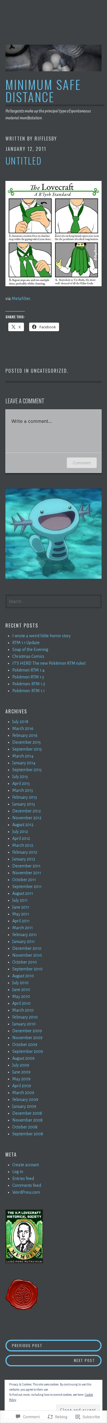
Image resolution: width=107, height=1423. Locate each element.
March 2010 (23, 1010)
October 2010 (24, 962)
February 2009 (25, 1099)
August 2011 (22, 893)
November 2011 (26, 873)
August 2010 (23, 976)
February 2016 (24, 735)
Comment (82, 462)
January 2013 (23, 804)
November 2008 (27, 1120)
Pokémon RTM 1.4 (28, 670)
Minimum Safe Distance (43, 90)
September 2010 (27, 969)
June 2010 (21, 989)
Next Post (50, 1360)
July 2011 (20, 900)
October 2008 (24, 1127)
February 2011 (24, 934)
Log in (17, 1171)
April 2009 (21, 1085)
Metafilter (21, 298)
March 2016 (22, 728)
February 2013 (24, 797)
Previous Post (24, 1345)
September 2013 (27, 769)
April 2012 (21, 838)
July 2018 (20, 721)
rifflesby (46, 138)
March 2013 (22, 790)
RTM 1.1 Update (26, 642)
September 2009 (27, 1051)
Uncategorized (49, 370)
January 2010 (24, 1024)
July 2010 (20, 982)
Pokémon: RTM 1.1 (28, 690)
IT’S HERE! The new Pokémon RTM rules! (49, 663)
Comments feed (26, 1185)
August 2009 (23, 1058)
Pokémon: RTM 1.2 (28, 684)
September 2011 (27, 886)
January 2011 (23, 941)
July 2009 (20, 1065)
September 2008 (27, 1134)
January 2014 (23, 763)
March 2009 (23, 1092)
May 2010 (21, 996)
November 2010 (27, 955)
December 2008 (27, 1113)
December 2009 (27, 1031)
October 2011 (24, 879)
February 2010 (25, 1017)
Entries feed (23, 1178)
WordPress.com (26, 1192)
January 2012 (23, 859)
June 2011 (20, 907)
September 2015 (27, 749)
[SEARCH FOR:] (53, 600)
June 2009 (21, 1072)
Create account (25, 1165)
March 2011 (22, 927)
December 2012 (26, 811)
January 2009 (24, 1106)
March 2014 (22, 756)
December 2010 (26, 948)
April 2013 (21, 783)
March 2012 (22, 845)
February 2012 (24, 852)
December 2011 (26, 866)
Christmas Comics (28, 656)
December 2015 (26, 742)
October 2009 (24, 1044)
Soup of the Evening (30, 649)
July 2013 (20, 776)
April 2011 (21, 921)
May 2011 (20, 914)
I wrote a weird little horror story (41, 635)
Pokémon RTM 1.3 (28, 677)
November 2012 (26, 818)
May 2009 (21, 1079)
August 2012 (22, 824)
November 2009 (27, 1037)
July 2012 (20, 831)
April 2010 (21, 1003)
